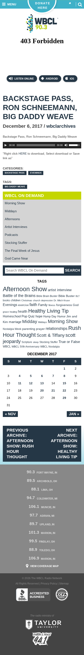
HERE (23, 153)
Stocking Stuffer (16, 242)
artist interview (60, 290)
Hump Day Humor (54, 316)
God (76, 305)
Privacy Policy (49, 583)
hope (39, 316)
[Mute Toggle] (66, 145)
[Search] (80, 4)
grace (6, 312)
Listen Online (24, 78)
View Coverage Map (44, 566)
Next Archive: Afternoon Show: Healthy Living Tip (64, 443)
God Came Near (16, 258)
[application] (42, 145)
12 (31, 383)
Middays (11, 211)
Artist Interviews (16, 227)
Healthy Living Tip (48, 311)
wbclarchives (61, 126)
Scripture (27, 342)
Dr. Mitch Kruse (62, 300)
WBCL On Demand (24, 195)
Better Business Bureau (33, 594)
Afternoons (12, 219)
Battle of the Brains (19, 295)
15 (64, 383)
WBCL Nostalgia (50, 346)
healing (13, 312)
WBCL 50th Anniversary (25, 346)
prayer (40, 329)
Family (43, 305)
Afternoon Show (25, 288)
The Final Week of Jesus (22, 250)
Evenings (36, 173)
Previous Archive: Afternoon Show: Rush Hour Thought (20, 443)
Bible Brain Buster (47, 296)
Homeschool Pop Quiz (19, 316)
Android (52, 78)
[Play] (5, 145)
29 (64, 398)
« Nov (10, 414)
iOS (72, 78)
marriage (15, 322)
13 (42, 383)
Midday (29, 321)
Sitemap (64, 583)
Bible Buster (66, 296)
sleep (36, 342)
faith (33, 304)
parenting (28, 329)
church (36, 300)
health (22, 311)
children (15, 300)
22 (64, 390)
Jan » (74, 414)
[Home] (70, 3)
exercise (23, 305)
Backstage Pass (15, 173)
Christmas (26, 300)
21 (53, 390)
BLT (78, 296)
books (6, 300)
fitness (51, 305)
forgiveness (64, 305)
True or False (69, 342)
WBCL (7, 346)
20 (42, 390)
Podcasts (11, 235)
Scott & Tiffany (51, 335)
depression (47, 300)
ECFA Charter (62, 594)
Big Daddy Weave (15, 186)
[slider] (75, 145)
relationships (56, 328)
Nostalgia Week (12, 329)
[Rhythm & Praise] (42, 639)
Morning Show (15, 203)
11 (19, 383)
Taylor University (42, 624)
